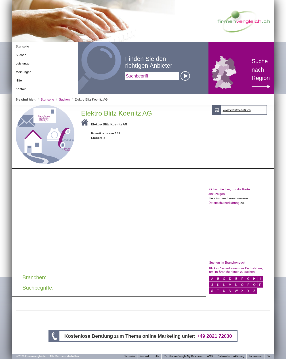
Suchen (21, 55)
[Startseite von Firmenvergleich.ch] (243, 21)
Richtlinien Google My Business (183, 356)
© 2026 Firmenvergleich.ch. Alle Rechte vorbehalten (47, 356)
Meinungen (24, 72)
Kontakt (21, 89)
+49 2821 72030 (214, 336)
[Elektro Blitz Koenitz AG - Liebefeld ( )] (45, 134)
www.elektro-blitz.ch (237, 110)
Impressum (255, 356)
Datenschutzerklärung (224, 202)
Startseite (22, 46)
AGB (210, 356)
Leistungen (23, 63)
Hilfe (19, 80)
